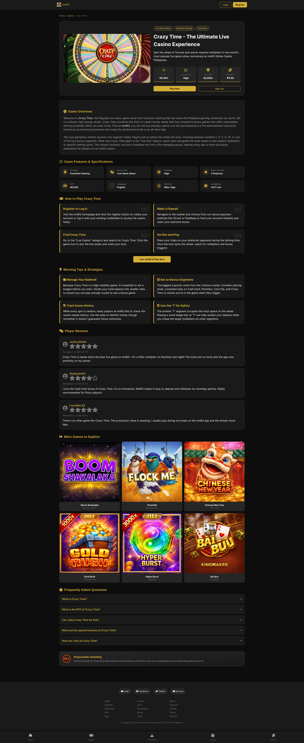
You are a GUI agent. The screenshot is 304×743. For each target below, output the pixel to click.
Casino (70, 16)
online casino (107, 148)
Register (239, 4)
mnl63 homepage (84, 214)
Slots (139, 704)
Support (173, 704)
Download (109, 708)
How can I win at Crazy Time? (80, 640)
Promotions (143, 708)
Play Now (175, 88)
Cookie (173, 708)
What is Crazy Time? (74, 599)
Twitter (161, 691)
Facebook (143, 691)
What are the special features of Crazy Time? (89, 630)
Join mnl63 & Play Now (152, 259)
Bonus (140, 712)
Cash (139, 716)
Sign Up (219, 88)
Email (126, 691)
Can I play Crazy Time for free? (80, 619)
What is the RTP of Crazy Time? (81, 609)
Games (140, 701)
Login (225, 4)
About (172, 701)
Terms (172, 712)
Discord (179, 691)
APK (106, 712)
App (106, 716)
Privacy (173, 716)
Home (62, 16)
